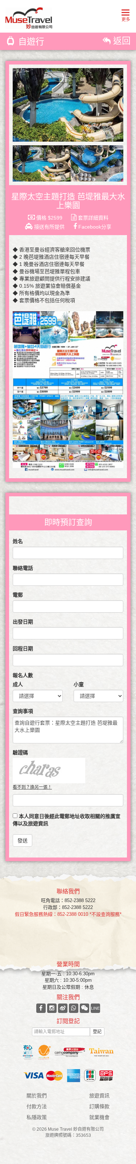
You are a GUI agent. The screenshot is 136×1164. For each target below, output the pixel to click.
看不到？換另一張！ (32, 787)
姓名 (18, 541)
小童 (79, 684)
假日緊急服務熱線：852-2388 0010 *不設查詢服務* (68, 914)
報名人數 (23, 675)
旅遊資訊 (99, 1095)
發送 (22, 840)
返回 (121, 41)
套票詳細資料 (92, 218)
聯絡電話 (23, 568)
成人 (18, 684)
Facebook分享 (94, 227)
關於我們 (36, 1095)
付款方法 (36, 1106)
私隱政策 (36, 1117)
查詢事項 (23, 711)
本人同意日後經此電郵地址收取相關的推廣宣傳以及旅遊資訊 (66, 819)
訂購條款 (99, 1106)
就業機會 (99, 1117)
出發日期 (23, 622)
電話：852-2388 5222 (72, 900)
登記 (97, 1031)
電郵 (18, 595)
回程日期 (23, 648)
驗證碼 (20, 752)
